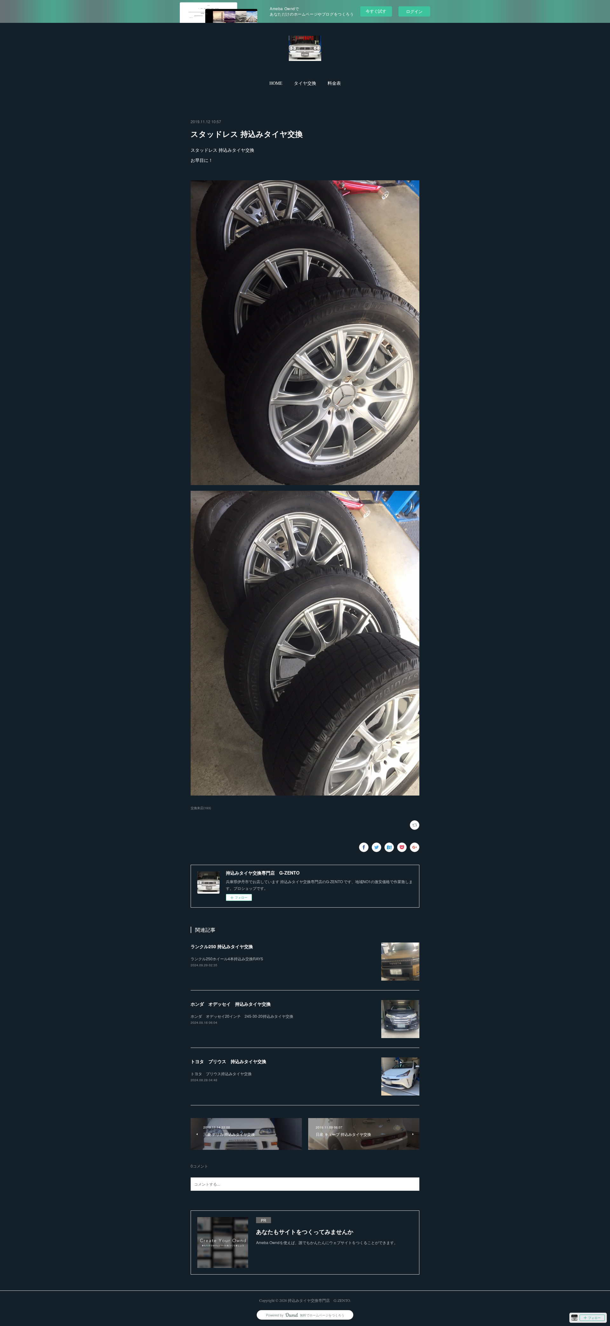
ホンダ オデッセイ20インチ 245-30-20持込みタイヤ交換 (242, 1016)
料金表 (334, 83)
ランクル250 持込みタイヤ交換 (222, 946)
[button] (275, 83)
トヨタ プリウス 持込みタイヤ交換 (228, 1061)
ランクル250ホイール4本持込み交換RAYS (227, 958)
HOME (275, 83)
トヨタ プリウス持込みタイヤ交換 (221, 1073)
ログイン (414, 11)
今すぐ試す (376, 11)
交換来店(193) (201, 808)
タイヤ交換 (305, 83)
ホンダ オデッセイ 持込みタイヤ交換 (231, 1004)
